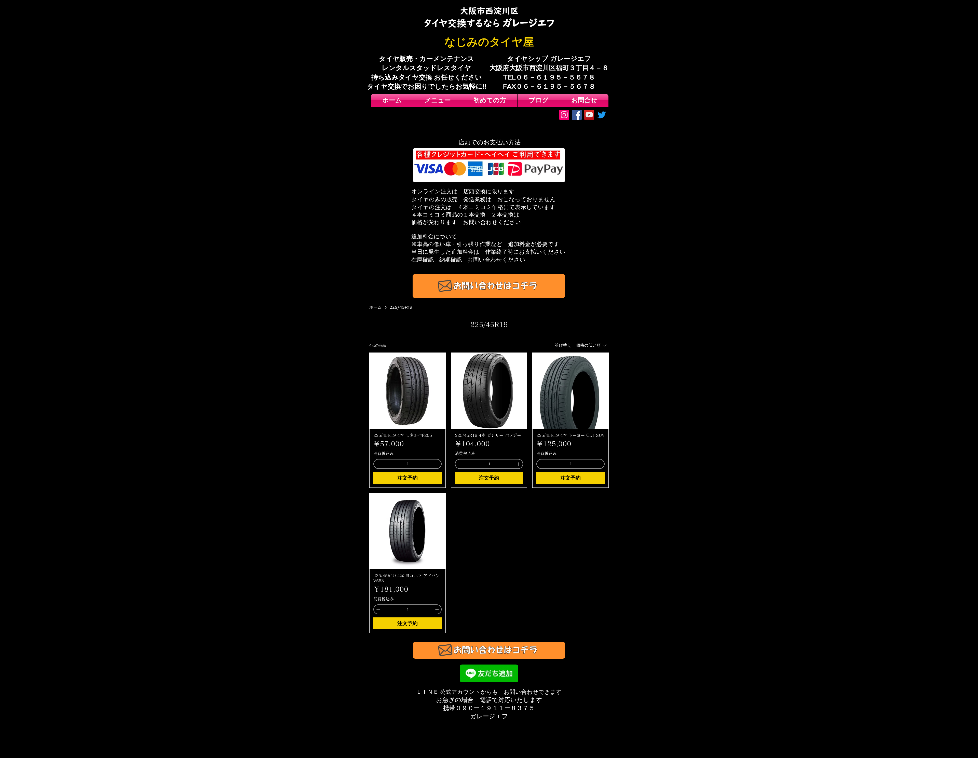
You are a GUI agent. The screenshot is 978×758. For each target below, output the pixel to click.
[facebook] (577, 115)
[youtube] (589, 115)
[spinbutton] (407, 463)
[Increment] (437, 463)
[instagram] (564, 115)
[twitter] (602, 115)
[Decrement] (377, 463)
